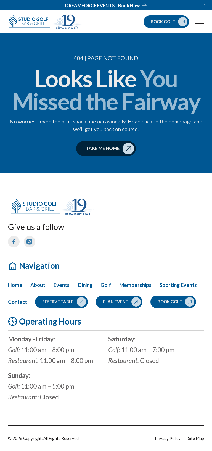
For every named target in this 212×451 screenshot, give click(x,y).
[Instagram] (29, 241)
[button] (205, 5)
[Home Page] (30, 21)
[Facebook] (14, 241)
